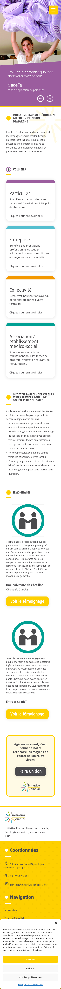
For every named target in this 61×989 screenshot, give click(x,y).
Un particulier (15, 917)
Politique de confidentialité (30, 984)
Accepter (31, 959)
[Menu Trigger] (53, 10)
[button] (56, 923)
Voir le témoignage (27, 601)
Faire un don (31, 771)
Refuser (30, 968)
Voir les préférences (30, 977)
